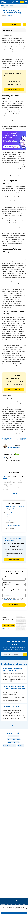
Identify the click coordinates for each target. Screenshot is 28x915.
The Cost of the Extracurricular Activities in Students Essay (13, 526)
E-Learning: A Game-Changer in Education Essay (13, 707)
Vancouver (23, 476)
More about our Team (8, 464)
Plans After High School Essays (13, 739)
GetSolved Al (6, 141)
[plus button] (24, 590)
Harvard (15, 476)
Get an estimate (14, 605)
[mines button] (4, 590)
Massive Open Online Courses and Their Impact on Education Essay (15, 507)
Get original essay (14, 89)
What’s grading (8, 450)
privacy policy (12, 599)
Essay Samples (9, 5)
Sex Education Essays (13, 736)
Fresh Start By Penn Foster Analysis (7, 439)
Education (17, 5)
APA (5, 476)
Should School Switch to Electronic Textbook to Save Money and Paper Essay (14, 688)
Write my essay (14, 559)
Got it (14, 912)
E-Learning (9, 15)
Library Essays (21, 745)
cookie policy (15, 910)
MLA (9, 476)
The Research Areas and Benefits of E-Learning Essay (15, 513)
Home (2, 5)
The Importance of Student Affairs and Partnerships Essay (15, 519)
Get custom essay (14, 389)
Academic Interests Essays (13, 742)
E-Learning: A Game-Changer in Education (20, 440)
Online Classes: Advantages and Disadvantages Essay (13, 669)
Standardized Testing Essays (9, 745)
